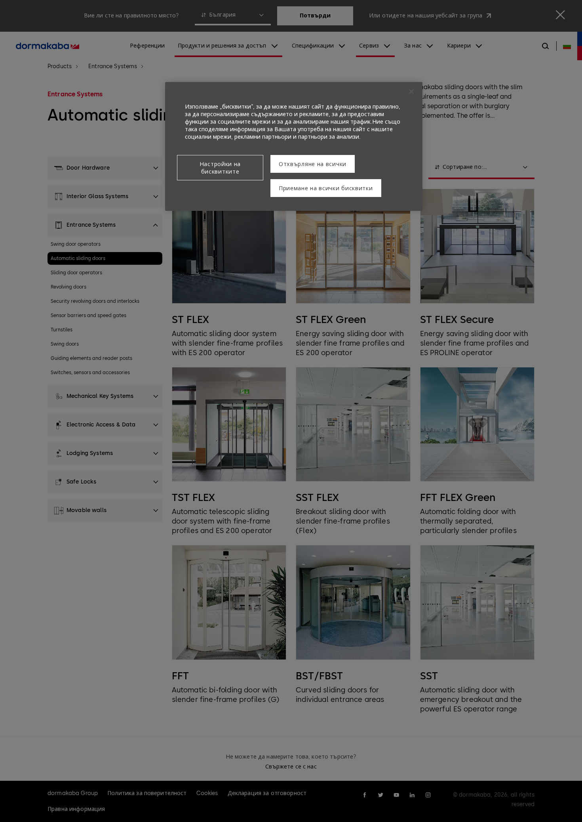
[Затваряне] (411, 91)
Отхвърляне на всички (312, 164)
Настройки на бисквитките (220, 168)
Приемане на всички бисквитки (326, 188)
